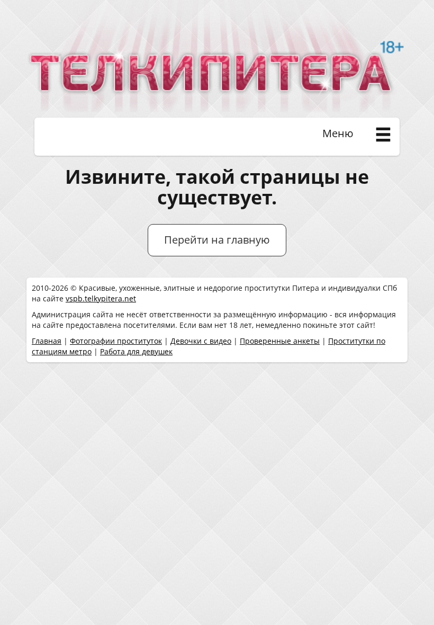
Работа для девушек (136, 351)
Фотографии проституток (116, 341)
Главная (46, 341)
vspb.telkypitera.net (101, 298)
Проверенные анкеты (280, 341)
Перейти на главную (217, 240)
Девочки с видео (200, 341)
